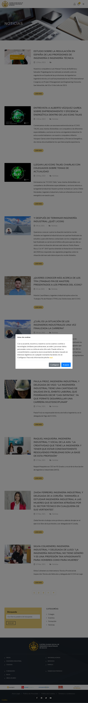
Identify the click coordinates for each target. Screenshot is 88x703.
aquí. (51, 357)
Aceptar (66, 365)
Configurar (54, 365)
